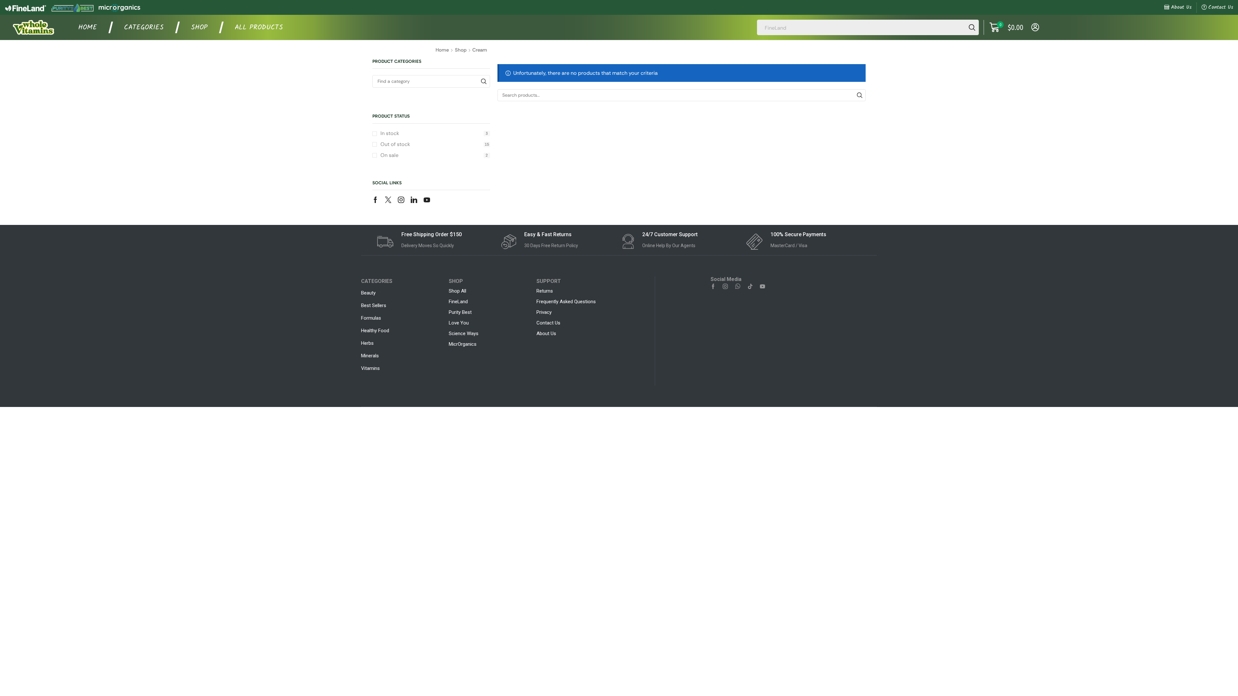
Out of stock (434, 144)
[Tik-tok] (750, 286)
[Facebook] (375, 200)
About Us (1181, 7)
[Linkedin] (414, 200)
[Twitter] (388, 200)
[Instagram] (401, 200)
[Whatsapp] (738, 286)
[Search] (972, 27)
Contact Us (1220, 7)
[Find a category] (484, 81)
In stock (434, 133)
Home (442, 50)
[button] (1006, 27)
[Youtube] (427, 200)
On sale (434, 155)
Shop (461, 50)
